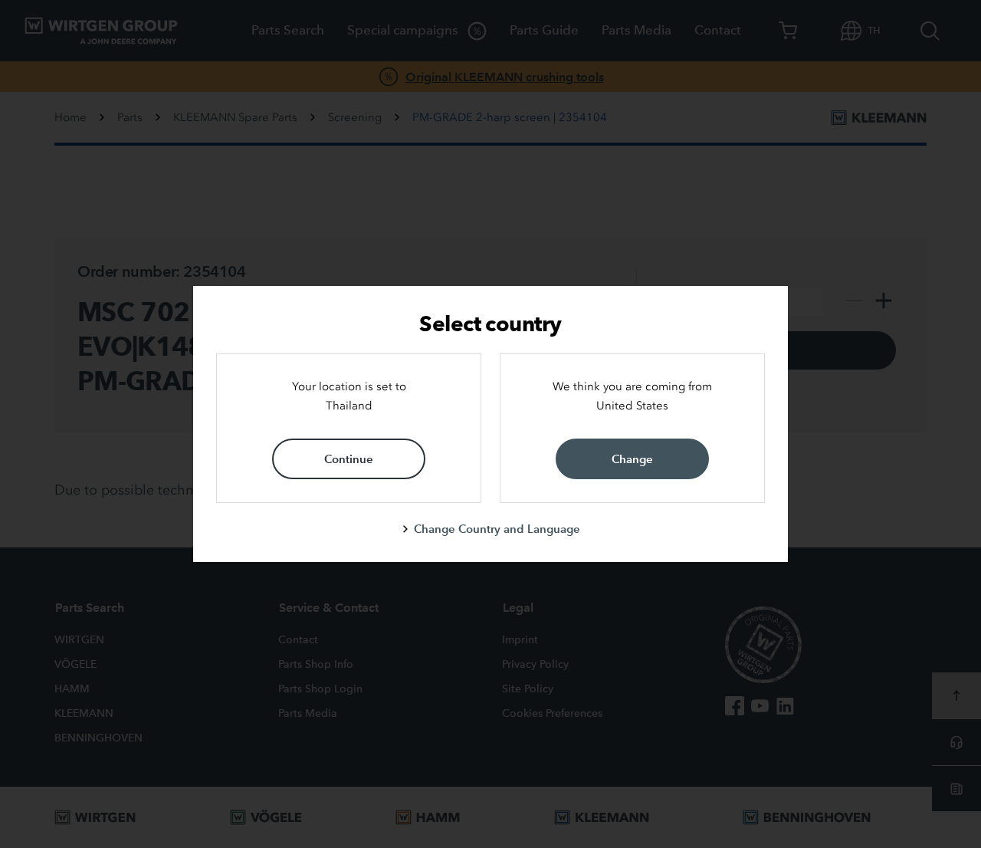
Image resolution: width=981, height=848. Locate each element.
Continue (348, 459)
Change (632, 459)
